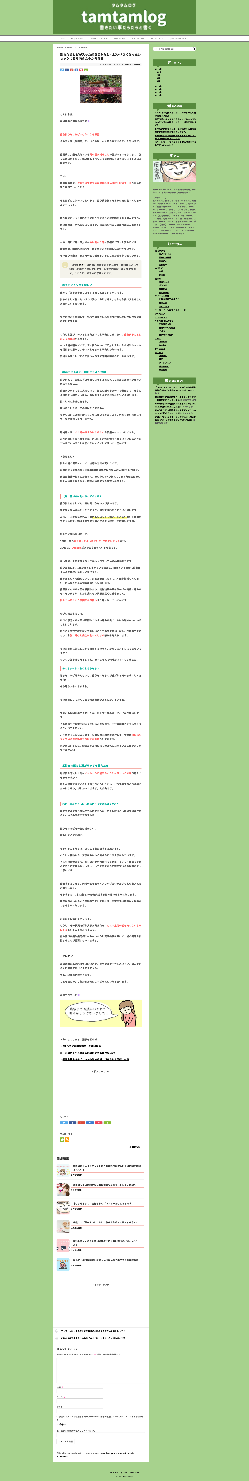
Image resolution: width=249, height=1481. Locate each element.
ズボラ (162, 331)
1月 (158, 81)
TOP (63, 38)
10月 (159, 72)
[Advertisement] (101, 1092)
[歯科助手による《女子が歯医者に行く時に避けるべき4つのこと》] (63, 1245)
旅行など (159, 268)
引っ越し (163, 355)
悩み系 (158, 278)
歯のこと (130, 64)
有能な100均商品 (167, 327)
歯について (160, 250)
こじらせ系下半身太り (169, 299)
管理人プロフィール (99, 38)
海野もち (136, 1146)
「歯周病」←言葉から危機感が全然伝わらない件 (90, 1052)
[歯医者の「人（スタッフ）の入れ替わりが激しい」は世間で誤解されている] (63, 1170)
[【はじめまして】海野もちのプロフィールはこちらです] (63, 1207)
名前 (60, 1387)
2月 (158, 78)
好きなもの (164, 366)
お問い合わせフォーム (179, 38)
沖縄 (161, 271)
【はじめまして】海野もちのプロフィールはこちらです (102, 1203)
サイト (60, 1406)
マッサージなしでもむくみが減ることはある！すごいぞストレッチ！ (93, 1331)
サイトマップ (114, 1472)
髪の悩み (163, 288)
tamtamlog (128, 1476)
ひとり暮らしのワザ (164, 321)
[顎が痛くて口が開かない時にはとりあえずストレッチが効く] (63, 1189)
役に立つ (159, 352)
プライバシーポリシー (131, 1472)
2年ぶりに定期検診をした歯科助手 (82, 1046)
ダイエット (164, 306)
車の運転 (163, 370)
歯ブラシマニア (157, 38)
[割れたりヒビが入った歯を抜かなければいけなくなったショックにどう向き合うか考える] (76, 69)
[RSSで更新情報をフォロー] (67, 1139)
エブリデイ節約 (166, 335)
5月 (158, 75)
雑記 (161, 359)
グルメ (158, 338)
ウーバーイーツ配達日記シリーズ (170, 310)
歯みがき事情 (165, 257)
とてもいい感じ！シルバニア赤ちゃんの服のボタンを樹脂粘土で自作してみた (175, 130)
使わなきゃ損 (165, 324)
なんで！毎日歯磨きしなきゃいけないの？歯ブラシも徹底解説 (105, 1260)
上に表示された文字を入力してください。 (76, 1430)
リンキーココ (161, 317)
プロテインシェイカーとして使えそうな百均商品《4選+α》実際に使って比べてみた (175, 389)
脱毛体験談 (164, 292)
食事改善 (163, 302)
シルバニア (160, 313)
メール (61, 1396)
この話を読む (76, 1175)
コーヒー (163, 341)
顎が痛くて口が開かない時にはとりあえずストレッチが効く (104, 1184)
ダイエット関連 (138, 38)
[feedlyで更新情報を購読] (62, 1139)
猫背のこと (164, 281)
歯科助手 (137, 64)
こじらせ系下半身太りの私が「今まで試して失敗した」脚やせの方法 (93, 1338)
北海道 (162, 275)
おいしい (163, 345)
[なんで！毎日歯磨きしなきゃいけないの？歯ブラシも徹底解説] (63, 1264)
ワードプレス (165, 362)
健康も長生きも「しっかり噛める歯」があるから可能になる (96, 1059)
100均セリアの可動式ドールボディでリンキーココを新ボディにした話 (175, 137)
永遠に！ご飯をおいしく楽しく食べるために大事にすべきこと (105, 1222)
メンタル (163, 285)
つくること (160, 348)
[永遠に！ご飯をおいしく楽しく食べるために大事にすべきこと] (63, 1226)
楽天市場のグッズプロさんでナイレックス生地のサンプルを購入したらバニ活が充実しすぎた (175, 122)
